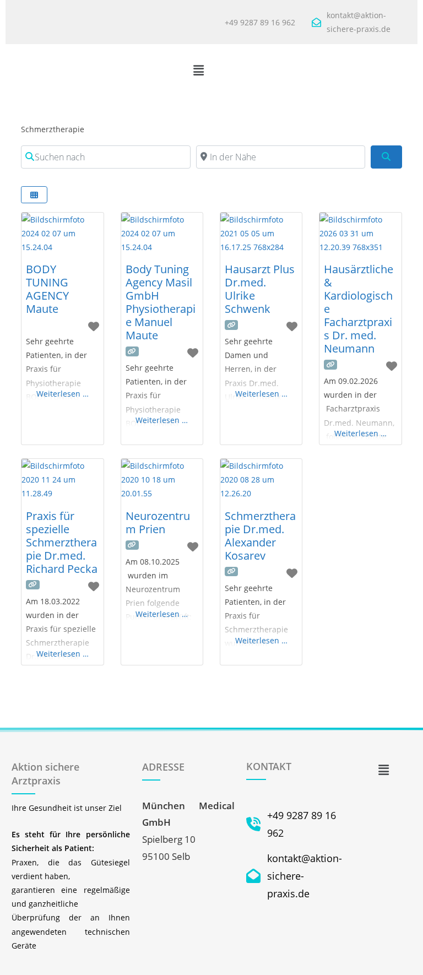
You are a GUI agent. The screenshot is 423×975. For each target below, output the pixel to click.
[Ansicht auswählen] (34, 194)
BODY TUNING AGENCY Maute (47, 289)
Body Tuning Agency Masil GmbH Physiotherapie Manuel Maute (161, 302)
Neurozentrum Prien (158, 522)
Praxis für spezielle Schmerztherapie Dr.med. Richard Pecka (61, 542)
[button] (198, 69)
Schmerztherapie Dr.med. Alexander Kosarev (260, 535)
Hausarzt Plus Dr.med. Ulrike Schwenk (260, 289)
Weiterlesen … (62, 393)
